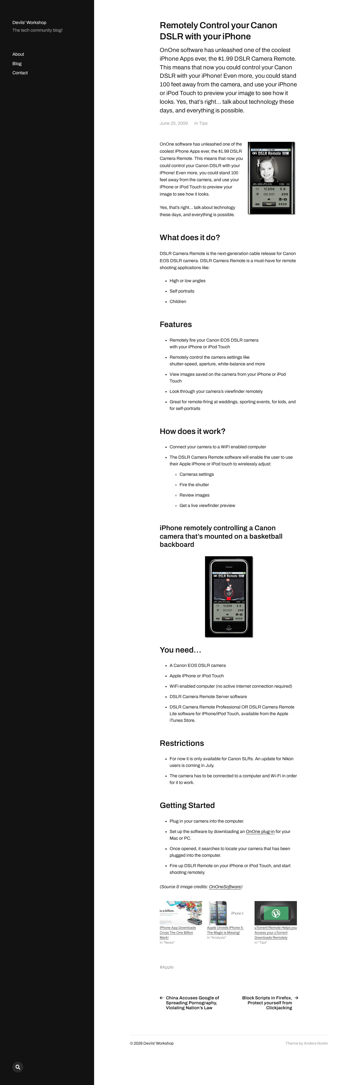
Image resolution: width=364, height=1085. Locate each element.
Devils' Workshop (29, 22)
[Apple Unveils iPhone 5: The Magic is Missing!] (228, 913)
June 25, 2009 (174, 123)
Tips (203, 123)
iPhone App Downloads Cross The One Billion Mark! (178, 932)
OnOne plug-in (260, 831)
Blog (17, 63)
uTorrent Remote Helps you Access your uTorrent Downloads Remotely (276, 932)
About (18, 54)
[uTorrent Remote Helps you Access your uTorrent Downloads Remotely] (276, 913)
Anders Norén (316, 1043)
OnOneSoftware (225, 886)
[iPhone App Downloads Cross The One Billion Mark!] (181, 913)
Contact (20, 72)
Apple (168, 967)
